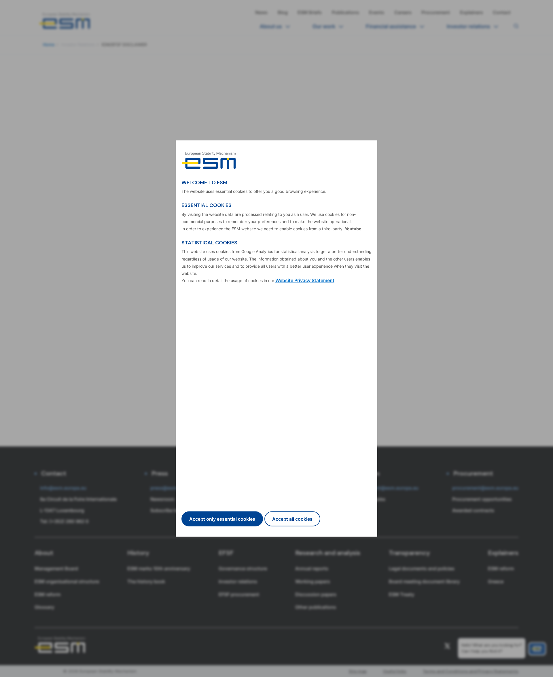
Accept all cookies (292, 519)
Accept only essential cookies (222, 519)
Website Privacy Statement (304, 280)
